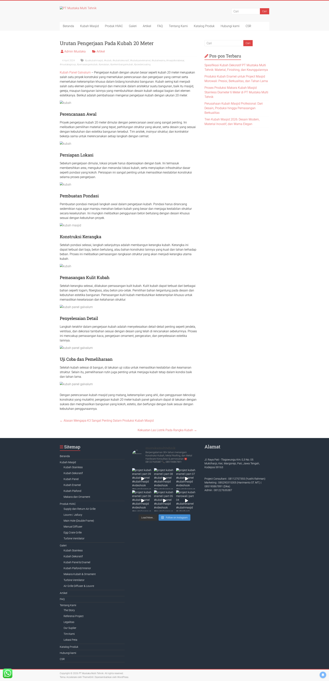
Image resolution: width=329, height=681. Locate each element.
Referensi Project (74, 616)
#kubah (108, 60)
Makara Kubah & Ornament (80, 574)
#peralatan (104, 64)
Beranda (68, 26)
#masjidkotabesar (175, 60)
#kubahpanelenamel (140, 60)
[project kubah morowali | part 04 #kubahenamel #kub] (186, 500)
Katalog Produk (204, 26)
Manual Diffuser (73, 526)
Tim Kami (69, 633)
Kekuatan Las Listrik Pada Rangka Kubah (167, 430)
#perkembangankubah (121, 64)
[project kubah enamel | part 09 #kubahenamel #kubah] (142, 478)
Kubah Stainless (73, 467)
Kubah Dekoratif (73, 473)
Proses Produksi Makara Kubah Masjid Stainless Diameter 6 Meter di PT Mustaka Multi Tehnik (236, 92)
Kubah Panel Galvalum (75, 72)
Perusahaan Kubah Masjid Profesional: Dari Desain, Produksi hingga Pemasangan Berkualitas (233, 108)
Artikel (147, 26)
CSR (248, 26)
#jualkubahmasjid (94, 60)
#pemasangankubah (87, 64)
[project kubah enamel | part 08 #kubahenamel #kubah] (164, 478)
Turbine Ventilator (74, 538)
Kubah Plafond (72, 490)
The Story (69, 610)
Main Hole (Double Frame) (79, 520)
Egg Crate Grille (73, 532)
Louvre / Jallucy (73, 514)
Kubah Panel (71, 479)
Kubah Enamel (72, 485)
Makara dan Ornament (77, 496)
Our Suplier (70, 627)
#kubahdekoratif (121, 60)
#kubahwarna (158, 60)
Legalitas (69, 622)
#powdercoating (142, 64)
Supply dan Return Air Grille (80, 508)
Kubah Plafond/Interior (77, 568)
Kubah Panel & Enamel (77, 562)
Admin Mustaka (75, 51)
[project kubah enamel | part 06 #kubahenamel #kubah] (142, 500)
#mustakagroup (68, 64)
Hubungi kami (230, 26)
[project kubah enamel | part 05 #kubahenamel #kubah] (164, 500)
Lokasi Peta (70, 639)
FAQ (160, 26)
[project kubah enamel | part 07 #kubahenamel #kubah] (186, 478)
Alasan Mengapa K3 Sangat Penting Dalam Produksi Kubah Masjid (107, 420)
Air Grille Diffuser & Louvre (79, 585)
